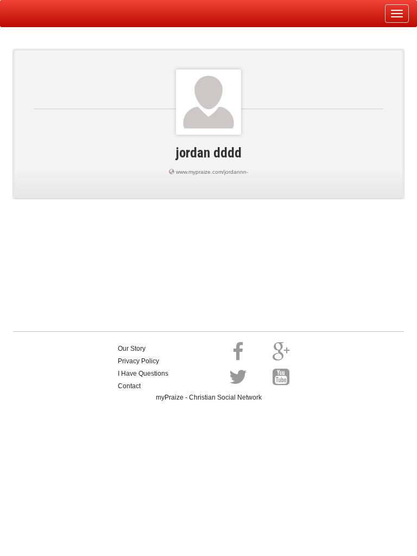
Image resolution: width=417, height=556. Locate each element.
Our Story (132, 348)
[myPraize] (34, 13)
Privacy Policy (138, 361)
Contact (129, 386)
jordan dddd (209, 153)
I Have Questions (143, 373)
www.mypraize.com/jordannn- (212, 172)
